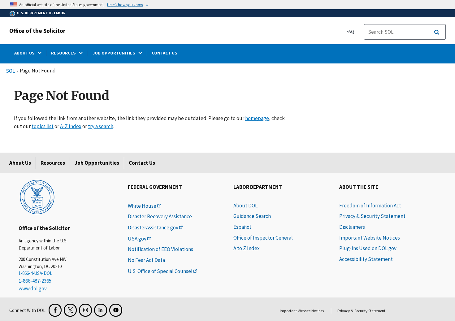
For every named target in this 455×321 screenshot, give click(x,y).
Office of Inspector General (263, 237)
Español (242, 226)
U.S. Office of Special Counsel (160, 271)
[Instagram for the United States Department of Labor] (85, 310)
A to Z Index (246, 248)
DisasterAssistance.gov (153, 227)
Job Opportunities (97, 162)
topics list (43, 126)
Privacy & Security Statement (372, 216)
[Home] (37, 196)
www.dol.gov (33, 288)
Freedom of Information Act (370, 205)
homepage (257, 118)
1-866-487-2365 (35, 280)
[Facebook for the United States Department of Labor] (55, 310)
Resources (53, 162)
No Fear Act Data (146, 260)
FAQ (350, 31)
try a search (100, 126)
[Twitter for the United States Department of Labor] (70, 310)
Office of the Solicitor (37, 30)
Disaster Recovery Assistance (160, 216)
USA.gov (137, 238)
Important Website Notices (369, 237)
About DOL (245, 205)
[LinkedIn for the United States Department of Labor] (100, 310)
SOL (10, 71)
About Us (20, 162)
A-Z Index (70, 126)
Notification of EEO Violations (160, 249)
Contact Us (142, 162)
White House (142, 205)
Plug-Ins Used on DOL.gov (367, 248)
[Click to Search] (436, 32)
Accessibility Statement (366, 259)
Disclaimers (352, 226)
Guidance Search (252, 216)
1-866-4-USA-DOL (35, 273)
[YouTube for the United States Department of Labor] (115, 310)
